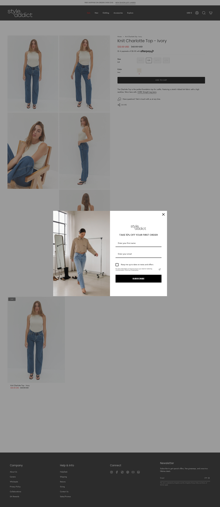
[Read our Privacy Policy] (159, 269)
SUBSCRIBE (138, 278)
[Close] (163, 214)
